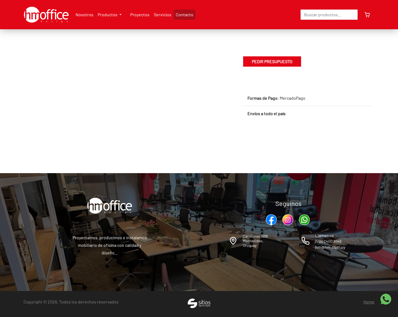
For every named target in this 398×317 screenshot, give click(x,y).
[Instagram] (288, 219)
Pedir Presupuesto (272, 61)
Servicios (162, 14)
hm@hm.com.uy (330, 247)
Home (368, 301)
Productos (108, 14)
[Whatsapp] (305, 219)
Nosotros (84, 14)
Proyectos (139, 14)
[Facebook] (272, 219)
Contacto (184, 14)
